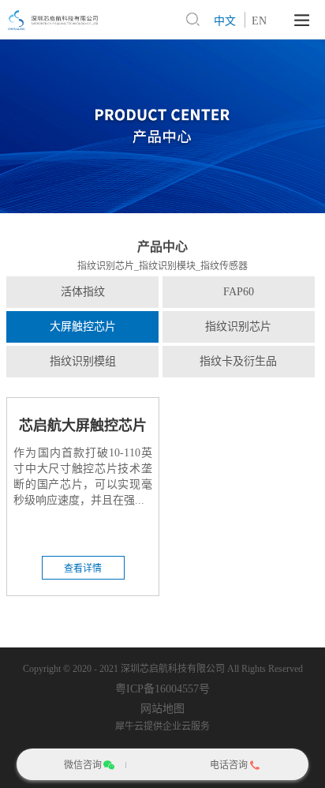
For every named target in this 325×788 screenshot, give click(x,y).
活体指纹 (83, 292)
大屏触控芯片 (83, 326)
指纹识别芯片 (238, 326)
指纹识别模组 (83, 361)
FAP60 (238, 292)
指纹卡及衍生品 (238, 361)
